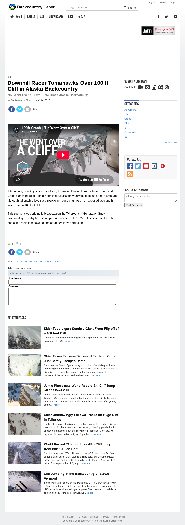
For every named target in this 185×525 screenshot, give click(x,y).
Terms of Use (119, 517)
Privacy (105, 517)
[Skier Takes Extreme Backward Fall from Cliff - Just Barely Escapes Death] (24, 365)
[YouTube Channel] (175, 16)
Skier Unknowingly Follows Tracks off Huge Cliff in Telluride (81, 417)
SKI (42, 17)
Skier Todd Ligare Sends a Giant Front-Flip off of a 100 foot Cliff (81, 331)
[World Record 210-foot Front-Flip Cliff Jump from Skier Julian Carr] (24, 453)
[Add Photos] (147, 88)
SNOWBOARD (56, 17)
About (72, 517)
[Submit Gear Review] (160, 88)
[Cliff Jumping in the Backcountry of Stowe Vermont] (24, 481)
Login (173, 2)
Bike (126, 114)
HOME (18, 17)
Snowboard (130, 132)
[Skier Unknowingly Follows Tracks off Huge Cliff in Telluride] (24, 424)
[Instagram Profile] (154, 166)
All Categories (171, 141)
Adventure (130, 109)
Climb (127, 123)
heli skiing (34, 261)
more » (69, 341)
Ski (9, 77)
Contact (82, 517)
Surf (126, 136)
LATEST (31, 17)
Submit (163, 2)
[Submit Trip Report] (167, 88)
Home (63, 517)
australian (55, 261)
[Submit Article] (154, 88)
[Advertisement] (71, 48)
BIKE (70, 17)
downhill (44, 261)
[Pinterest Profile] (163, 166)
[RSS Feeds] (130, 174)
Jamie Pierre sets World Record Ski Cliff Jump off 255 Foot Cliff (79, 388)
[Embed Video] (140, 88)
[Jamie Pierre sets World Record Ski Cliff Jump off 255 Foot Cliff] (24, 394)
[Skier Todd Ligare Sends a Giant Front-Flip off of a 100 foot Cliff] (24, 337)
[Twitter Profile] (166, 16)
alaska (18, 261)
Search (131, 7)
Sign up (152, 2)
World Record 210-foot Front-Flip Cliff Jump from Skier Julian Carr (77, 446)
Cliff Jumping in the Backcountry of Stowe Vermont (76, 476)
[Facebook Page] (158, 16)
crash (25, 261)
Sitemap (94, 517)
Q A (81, 17)
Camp (127, 118)
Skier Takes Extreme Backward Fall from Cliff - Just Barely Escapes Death (79, 358)
